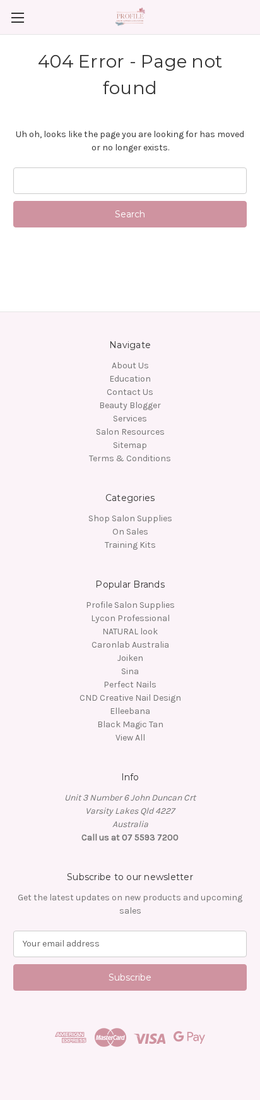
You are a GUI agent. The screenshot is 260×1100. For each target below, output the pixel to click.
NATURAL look (130, 631)
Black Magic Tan (130, 724)
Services (130, 418)
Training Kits (130, 545)
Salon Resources (130, 431)
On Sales (130, 531)
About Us (130, 365)
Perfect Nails (130, 684)
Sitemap (130, 445)
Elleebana (130, 711)
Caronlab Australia (130, 644)
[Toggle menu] (17, 17)
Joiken (130, 658)
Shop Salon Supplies (130, 518)
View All (130, 737)
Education (130, 378)
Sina (130, 671)
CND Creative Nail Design (130, 697)
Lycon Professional (130, 618)
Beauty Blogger (130, 405)
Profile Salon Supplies (130, 605)
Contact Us (130, 392)
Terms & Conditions (130, 458)
